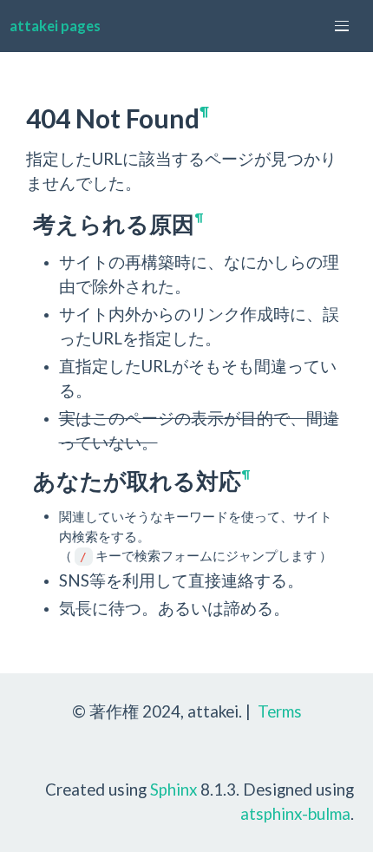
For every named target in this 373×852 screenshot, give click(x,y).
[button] (342, 26)
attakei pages (55, 26)
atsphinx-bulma (295, 813)
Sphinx (173, 789)
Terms (280, 711)
